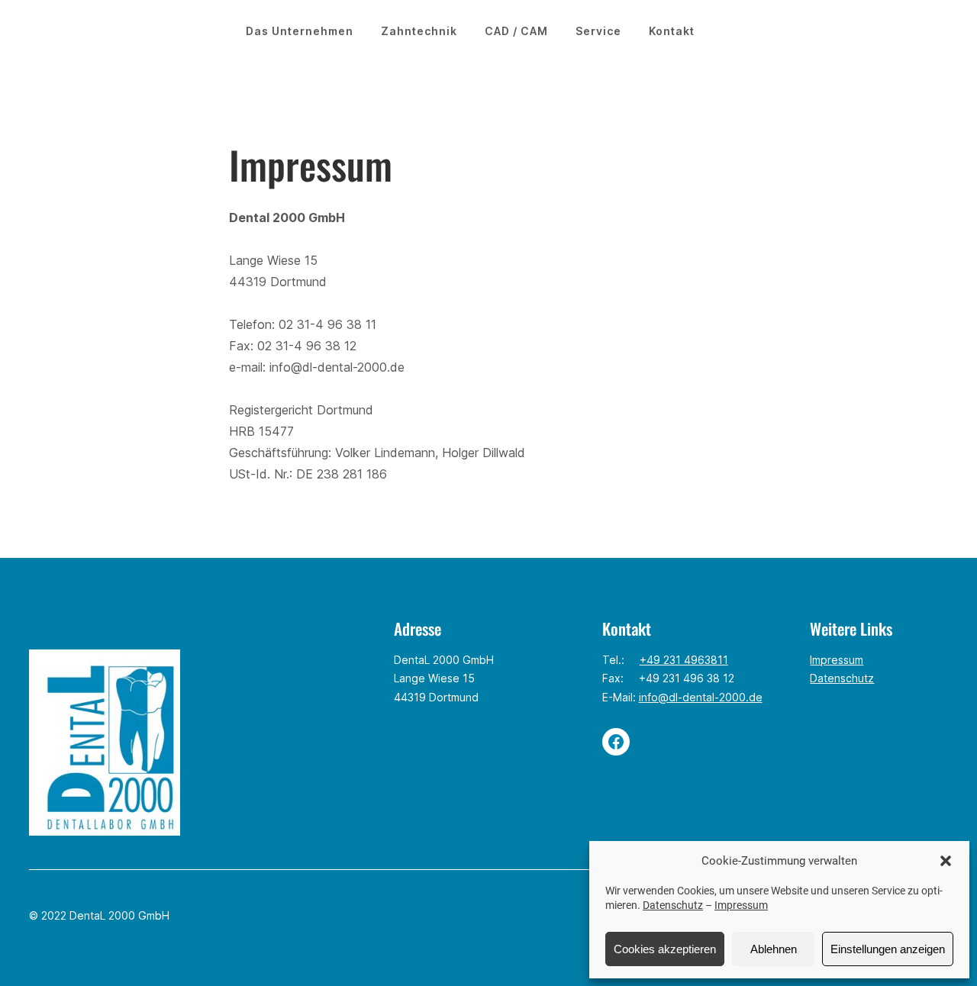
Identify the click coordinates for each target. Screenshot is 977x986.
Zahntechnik (419, 30)
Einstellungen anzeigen (887, 948)
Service (598, 30)
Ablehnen (773, 948)
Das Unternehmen (299, 30)
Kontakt (672, 30)
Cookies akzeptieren (665, 948)
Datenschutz (673, 905)
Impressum (741, 905)
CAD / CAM (516, 30)
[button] (945, 860)
